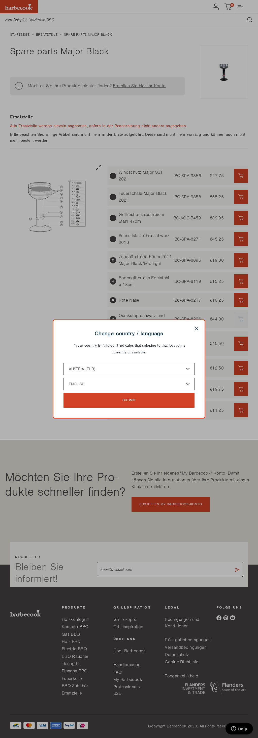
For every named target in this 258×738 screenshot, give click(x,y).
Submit (129, 400)
